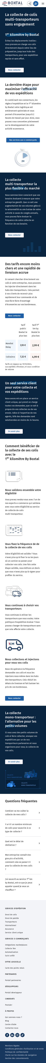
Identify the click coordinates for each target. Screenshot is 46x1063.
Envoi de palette (12, 918)
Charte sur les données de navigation (21, 1055)
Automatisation (11, 952)
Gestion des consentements (17, 1058)
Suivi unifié (10, 956)
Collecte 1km (10, 948)
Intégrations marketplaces (16, 945)
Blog (7, 1021)
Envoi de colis (11, 915)
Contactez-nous (11, 1028)
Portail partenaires (13, 980)
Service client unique (14, 933)
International (10, 925)
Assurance (9, 929)
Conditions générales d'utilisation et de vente (24, 1049)
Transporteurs (11, 922)
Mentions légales (12, 1046)
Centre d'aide (10, 1024)
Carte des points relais (14, 968)
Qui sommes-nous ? (13, 1017)
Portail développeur (13, 993)
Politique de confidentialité (16, 1052)
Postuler (8, 1005)
